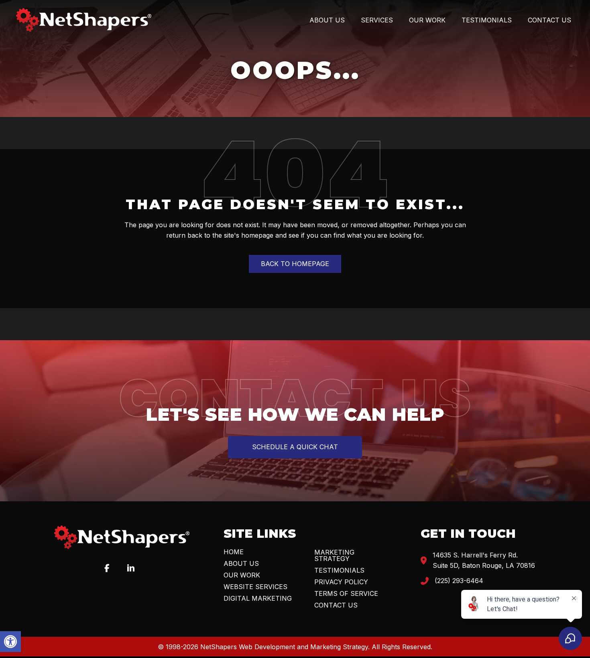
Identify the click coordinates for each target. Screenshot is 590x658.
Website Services (255, 587)
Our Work (242, 575)
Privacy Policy (341, 582)
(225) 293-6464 (459, 581)
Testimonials (339, 570)
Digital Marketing (258, 598)
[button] (10, 641)
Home (234, 552)
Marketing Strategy (334, 555)
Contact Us (336, 605)
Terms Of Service (346, 593)
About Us (241, 563)
